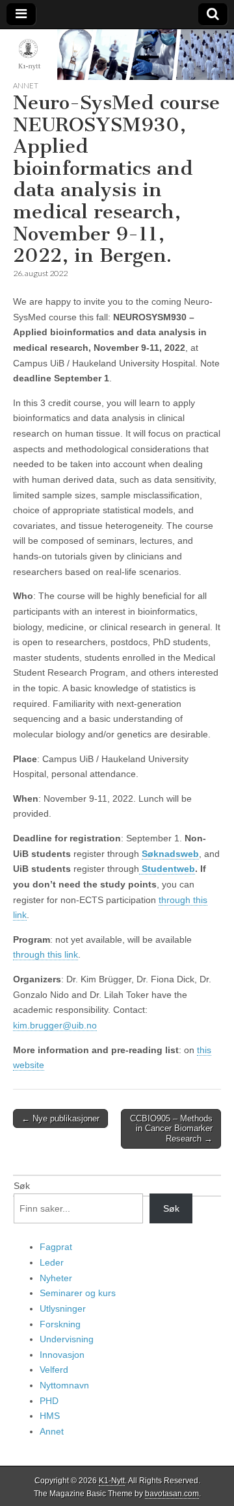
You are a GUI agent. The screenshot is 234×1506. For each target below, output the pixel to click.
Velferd (54, 1369)
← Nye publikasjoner (60, 1118)
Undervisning (67, 1339)
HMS (50, 1415)
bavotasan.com (172, 1493)
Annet (25, 85)
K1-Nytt (112, 1480)
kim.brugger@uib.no (55, 1025)
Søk (22, 1186)
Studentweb (167, 868)
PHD (49, 1401)
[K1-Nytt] (117, 54)
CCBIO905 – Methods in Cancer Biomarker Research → (171, 1128)
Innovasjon (62, 1354)
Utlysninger (63, 1308)
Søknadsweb (170, 854)
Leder (52, 1262)
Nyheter (56, 1278)
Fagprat (56, 1247)
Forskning (60, 1324)
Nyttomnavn (64, 1385)
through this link (45, 954)
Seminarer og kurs (78, 1293)
